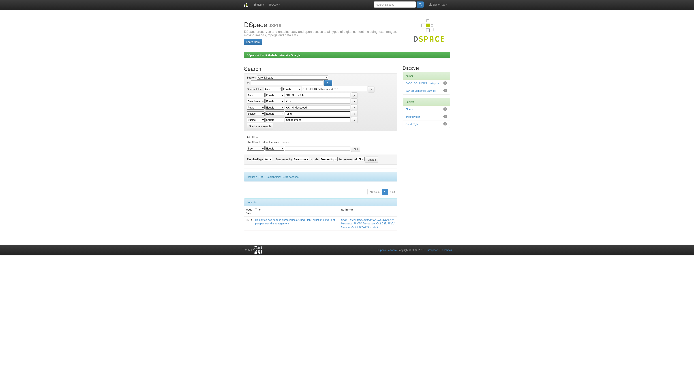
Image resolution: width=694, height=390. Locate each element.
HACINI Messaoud (364, 223)
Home (260, 4)
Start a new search (260, 126)
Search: (251, 77)
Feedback (446, 250)
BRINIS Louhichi (368, 227)
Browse (274, 4)
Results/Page (255, 159)
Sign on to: (438, 4)
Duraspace (432, 250)
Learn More (253, 42)
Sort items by (284, 159)
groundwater (413, 116)
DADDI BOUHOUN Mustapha (422, 83)
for (248, 83)
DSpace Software (387, 250)
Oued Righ (412, 124)
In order (314, 159)
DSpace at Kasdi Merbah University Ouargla (274, 55)
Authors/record (347, 159)
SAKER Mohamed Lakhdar (356, 220)
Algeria (410, 109)
